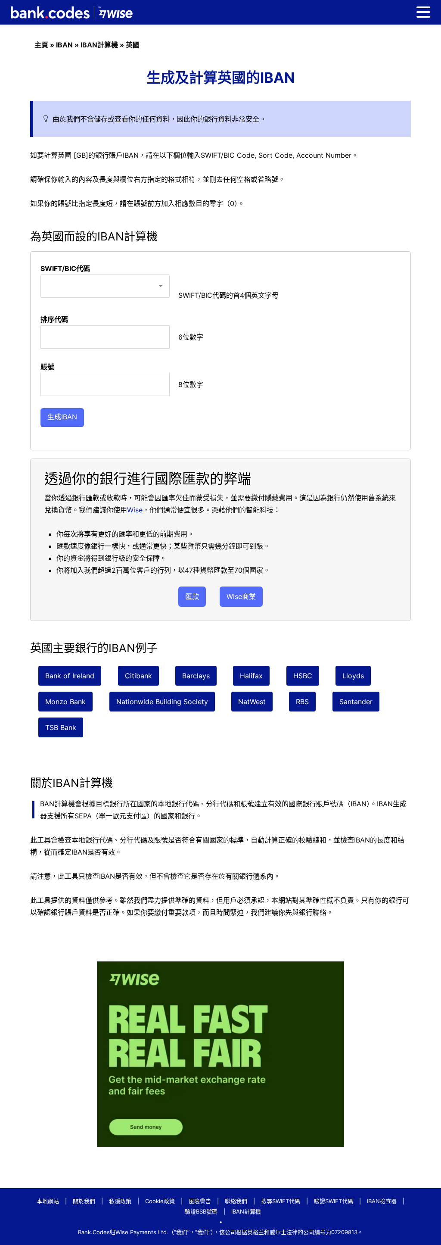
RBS (302, 701)
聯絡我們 (236, 1201)
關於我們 (84, 1201)
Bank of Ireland (69, 675)
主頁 (41, 45)
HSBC (302, 675)
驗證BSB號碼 (201, 1211)
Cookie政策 (160, 1201)
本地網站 (48, 1201)
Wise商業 (241, 596)
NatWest (252, 701)
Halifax (251, 675)
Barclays (196, 675)
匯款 (192, 596)
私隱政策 (120, 1201)
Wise (135, 509)
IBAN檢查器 (382, 1201)
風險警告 (200, 1201)
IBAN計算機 (99, 45)
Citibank (138, 675)
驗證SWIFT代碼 (333, 1201)
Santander (356, 701)
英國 (133, 45)
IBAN (64, 45)
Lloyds (353, 675)
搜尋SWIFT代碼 (280, 1201)
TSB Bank (60, 727)
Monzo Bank (65, 701)
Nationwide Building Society (162, 701)
